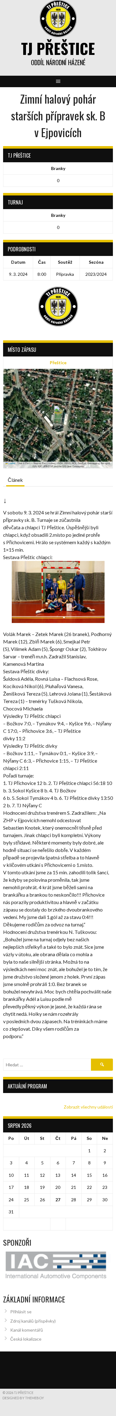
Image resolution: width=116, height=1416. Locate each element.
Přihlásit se (21, 1311)
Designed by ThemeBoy (23, 1398)
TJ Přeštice (58, 48)
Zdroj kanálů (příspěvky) (33, 1321)
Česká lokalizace (25, 1339)
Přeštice (58, 362)
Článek (15, 480)
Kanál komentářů (26, 1330)
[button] (58, 412)
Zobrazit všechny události (88, 1106)
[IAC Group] (58, 1265)
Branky (58, 168)
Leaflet (11, 463)
